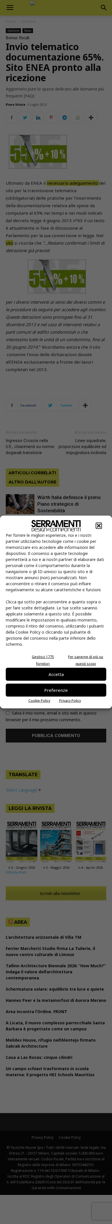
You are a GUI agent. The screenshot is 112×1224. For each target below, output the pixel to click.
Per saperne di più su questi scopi (85, 660)
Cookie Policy (39, 700)
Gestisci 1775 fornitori (43, 660)
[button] (99, 525)
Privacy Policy (70, 700)
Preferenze (56, 690)
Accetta (56, 674)
